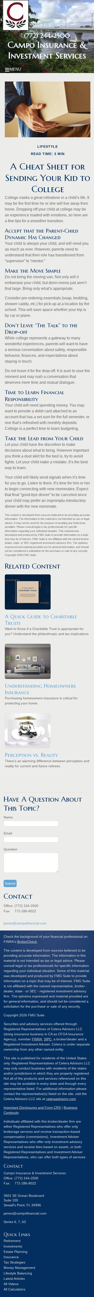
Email (8, 833)
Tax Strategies (14, 1262)
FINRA (37, 1039)
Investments (13, 1246)
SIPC (48, 1039)
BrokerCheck (27, 942)
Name (8, 817)
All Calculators (14, 1289)
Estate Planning (15, 1252)
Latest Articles (14, 1279)
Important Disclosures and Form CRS (32, 1107)
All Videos (11, 1284)
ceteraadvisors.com (61, 1099)
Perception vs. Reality (31, 755)
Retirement (12, 1241)
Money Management (19, 1268)
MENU (15, 69)
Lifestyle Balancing (18, 1273)
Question (10, 849)
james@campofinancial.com (25, 923)
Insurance (11, 1257)
